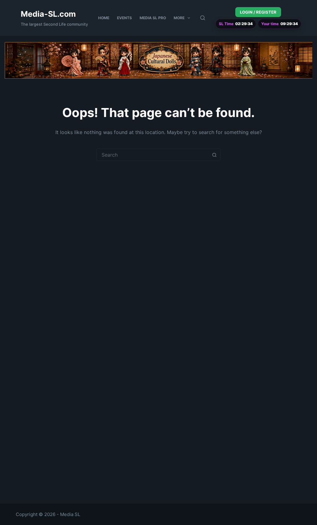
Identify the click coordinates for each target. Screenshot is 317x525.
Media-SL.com (48, 14)
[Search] (202, 17)
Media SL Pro (153, 17)
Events (124, 17)
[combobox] (152, 155)
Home (103, 17)
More (179, 17)
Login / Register (258, 12)
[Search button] (214, 155)
